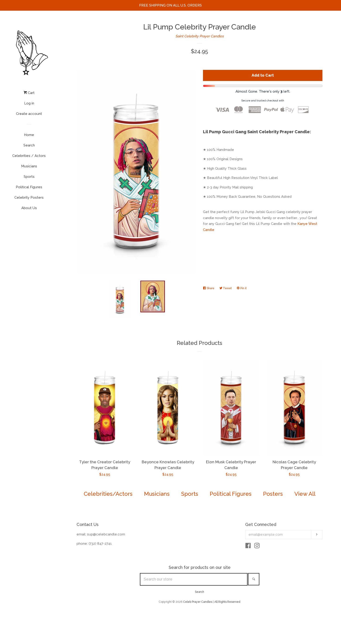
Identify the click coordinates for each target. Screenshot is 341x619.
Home (29, 135)
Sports (29, 177)
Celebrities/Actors (108, 493)
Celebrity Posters (29, 197)
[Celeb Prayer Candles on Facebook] (248, 546)
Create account (29, 114)
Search (29, 145)
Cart (31, 93)
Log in (29, 103)
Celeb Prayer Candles (197, 601)
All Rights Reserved (227, 601)
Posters (273, 493)
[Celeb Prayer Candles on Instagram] (257, 546)
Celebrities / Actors (29, 156)
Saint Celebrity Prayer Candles (199, 36)
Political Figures (29, 187)
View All (304, 493)
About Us (29, 208)
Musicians (29, 166)
